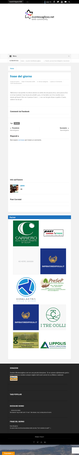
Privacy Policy (39, 437)
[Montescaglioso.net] (39, 15)
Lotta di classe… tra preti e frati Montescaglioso (21, 61)
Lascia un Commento (56, 81)
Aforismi (17, 123)
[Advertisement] (39, 35)
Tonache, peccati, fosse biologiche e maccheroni (49, 61)
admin (22, 186)
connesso (21, 140)
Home (12, 68)
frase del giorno (14, 129)
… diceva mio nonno (15, 410)
